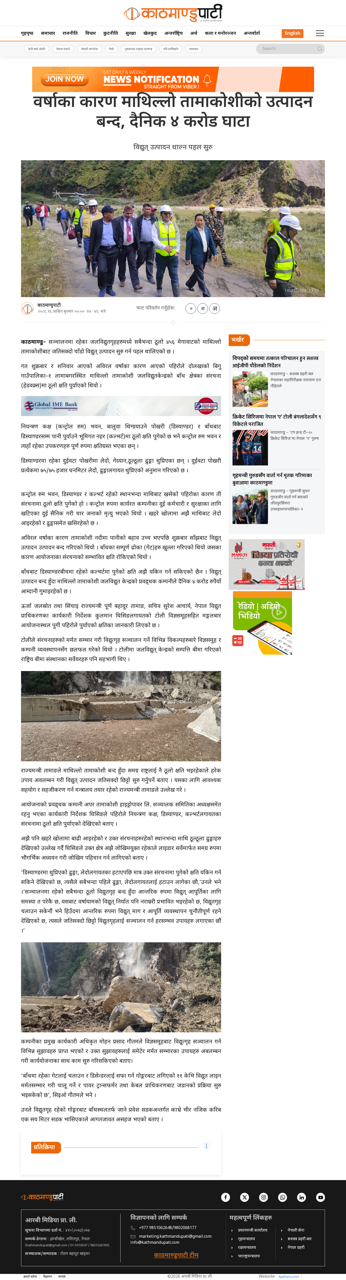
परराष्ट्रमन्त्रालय (249, 1256)
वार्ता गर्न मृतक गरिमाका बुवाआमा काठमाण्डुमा (272, 479)
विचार (90, 34)
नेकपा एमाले (63, 49)
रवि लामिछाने (170, 49)
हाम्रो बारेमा (30, 1276)
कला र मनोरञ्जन (220, 34)
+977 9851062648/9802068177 (168, 1228)
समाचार (48, 34)
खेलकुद (150, 34)
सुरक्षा (131, 34)
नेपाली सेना (296, 1230)
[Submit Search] (320, 49)
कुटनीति (110, 34)
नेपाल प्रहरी (296, 1248)
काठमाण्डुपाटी (49, 305)
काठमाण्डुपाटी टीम (176, 1256)
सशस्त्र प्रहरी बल (300, 1239)
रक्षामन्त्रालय (247, 1248)
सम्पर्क (62, 1276)
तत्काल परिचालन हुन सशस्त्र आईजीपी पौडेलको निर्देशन (275, 362)
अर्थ (193, 34)
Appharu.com (288, 1276)
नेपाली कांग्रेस (89, 49)
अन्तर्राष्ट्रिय (173, 34)
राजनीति (70, 34)
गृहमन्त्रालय (246, 1239)
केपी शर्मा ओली (36, 49)
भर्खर (237, 340)
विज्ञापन (47, 1276)
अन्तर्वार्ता (252, 34)
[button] (320, 33)
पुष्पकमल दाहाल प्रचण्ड (138, 49)
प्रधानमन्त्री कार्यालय (252, 1230)
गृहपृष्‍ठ (27, 34)
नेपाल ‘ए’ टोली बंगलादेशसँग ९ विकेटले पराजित (277, 421)
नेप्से (111, 49)
